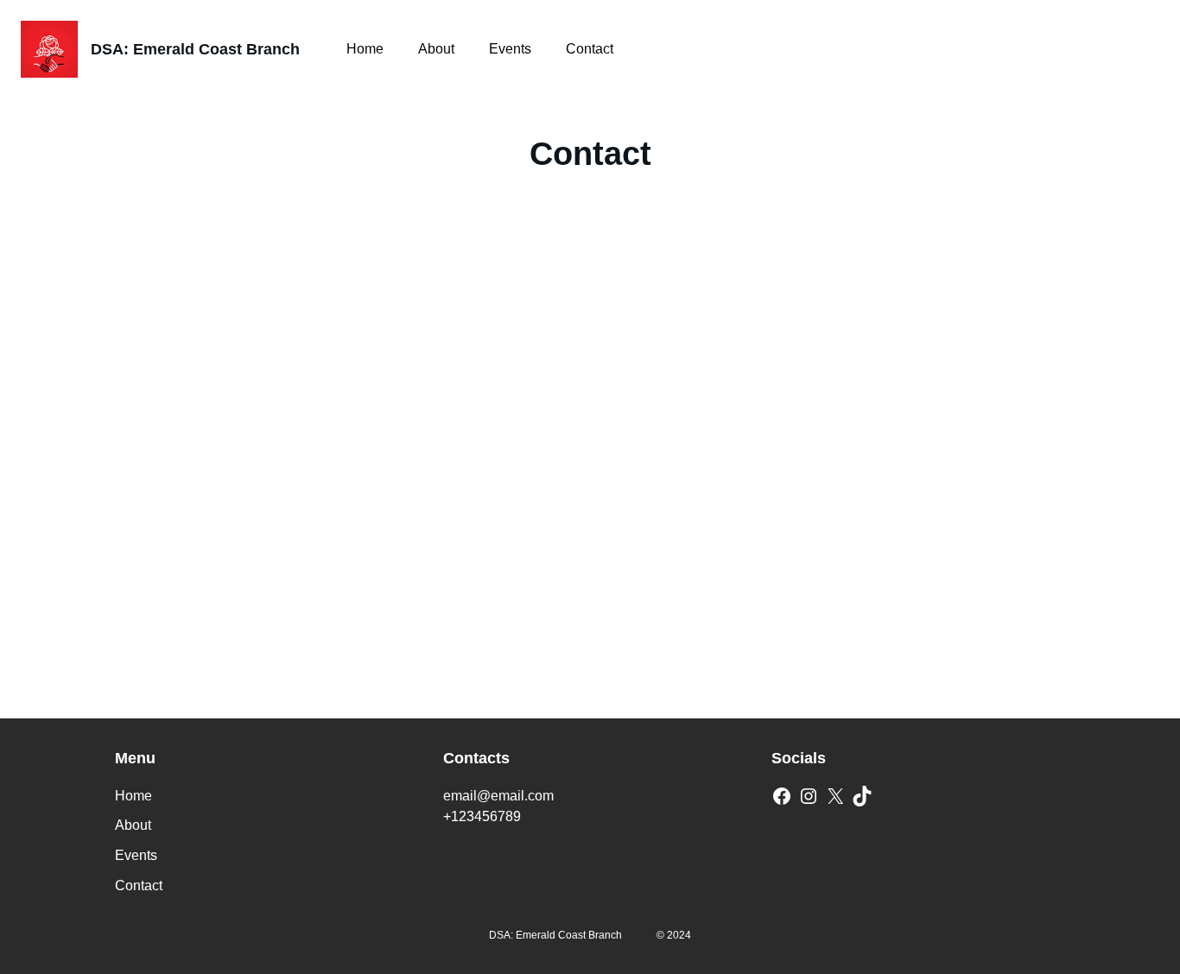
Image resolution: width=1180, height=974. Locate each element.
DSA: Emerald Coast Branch (195, 49)
